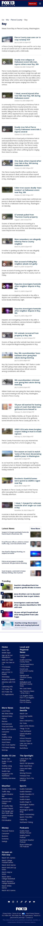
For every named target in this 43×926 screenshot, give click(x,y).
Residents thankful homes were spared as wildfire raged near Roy (27, 480)
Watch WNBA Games (6, 887)
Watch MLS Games (8, 890)
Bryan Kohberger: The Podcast (26, 846)
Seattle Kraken (25, 799)
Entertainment (7, 724)
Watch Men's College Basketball (8, 878)
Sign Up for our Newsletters (7, 656)
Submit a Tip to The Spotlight (27, 779)
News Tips (5, 650)
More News (7, 707)
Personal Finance (8, 831)
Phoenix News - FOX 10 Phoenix (25, 701)
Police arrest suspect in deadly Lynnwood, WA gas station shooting (14, 562)
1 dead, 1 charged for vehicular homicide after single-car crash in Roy (28, 505)
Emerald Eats (6, 768)
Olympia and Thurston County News (26, 677)
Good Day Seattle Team (26, 717)
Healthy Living (7, 737)
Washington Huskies (27, 805)
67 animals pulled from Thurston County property (26, 216)
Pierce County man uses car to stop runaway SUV (28, 38)
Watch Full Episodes (27, 763)
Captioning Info (7, 687)
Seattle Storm (25, 797)
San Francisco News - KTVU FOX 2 (27, 692)
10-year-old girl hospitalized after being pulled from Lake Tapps (26, 614)
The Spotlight (26, 755)
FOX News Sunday (8, 747)
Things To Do (25, 728)
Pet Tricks (23, 723)
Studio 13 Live (9, 755)
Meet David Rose (26, 766)
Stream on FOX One (7, 853)
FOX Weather (6, 820)
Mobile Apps (6, 653)
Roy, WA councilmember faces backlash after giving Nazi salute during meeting (27, 355)
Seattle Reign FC (25, 802)
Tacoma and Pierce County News (27, 665)
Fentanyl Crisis (25, 776)
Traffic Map (6, 791)
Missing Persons (25, 773)
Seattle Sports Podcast (25, 836)
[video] (7, 39)
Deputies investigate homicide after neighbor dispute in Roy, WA (28, 286)
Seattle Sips (6, 771)
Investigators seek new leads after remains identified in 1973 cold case (27, 605)
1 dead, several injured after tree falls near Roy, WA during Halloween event (27, 95)
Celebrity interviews (9, 778)
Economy (5, 839)
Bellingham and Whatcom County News (26, 684)
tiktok (21, 902)
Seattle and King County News (25, 661)
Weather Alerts (7, 799)
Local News (6, 711)
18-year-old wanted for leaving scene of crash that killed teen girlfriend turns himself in (28, 407)
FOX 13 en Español (8, 745)
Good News (6, 742)
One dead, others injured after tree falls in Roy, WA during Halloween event (28, 163)
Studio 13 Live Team (7, 762)
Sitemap (5, 750)
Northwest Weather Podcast (27, 841)
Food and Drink (7, 726)
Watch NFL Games (8, 858)
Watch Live (32, 3)
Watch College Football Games (7, 861)
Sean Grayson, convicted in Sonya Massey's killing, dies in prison (13, 572)
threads (25, 902)
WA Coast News (25, 688)
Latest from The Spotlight (25, 760)
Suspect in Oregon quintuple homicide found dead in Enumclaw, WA (15, 533)
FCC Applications (8, 694)
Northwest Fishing (26, 822)
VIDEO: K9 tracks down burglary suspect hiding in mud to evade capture (28, 431)
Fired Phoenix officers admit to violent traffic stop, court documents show (15, 543)
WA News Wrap (7, 713)
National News (7, 716)
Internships (6, 677)
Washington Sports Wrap (26, 811)
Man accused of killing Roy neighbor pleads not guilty (26, 262)
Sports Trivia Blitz (26, 817)
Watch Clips (6, 759)
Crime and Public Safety (26, 769)
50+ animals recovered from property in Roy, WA (26, 334)
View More (35, 528)
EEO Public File (7, 692)
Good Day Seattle (24, 709)
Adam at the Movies (27, 726)
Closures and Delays (6, 802)
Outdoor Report (25, 741)
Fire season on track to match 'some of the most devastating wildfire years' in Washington (28, 453)
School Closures (25, 738)
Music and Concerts (9, 729)
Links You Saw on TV (8, 663)
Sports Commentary (27, 814)
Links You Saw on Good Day (26, 744)
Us (3, 20)
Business (5, 836)
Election (4, 721)
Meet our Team (7, 660)
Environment (6, 740)
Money (5, 827)
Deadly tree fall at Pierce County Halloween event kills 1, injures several (28, 129)
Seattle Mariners (25, 791)
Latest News (8, 528)
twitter (30, 902)
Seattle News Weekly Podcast (25, 832)
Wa (7, 20)
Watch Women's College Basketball (8, 882)
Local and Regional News (24, 649)
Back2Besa (24, 748)
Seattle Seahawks (26, 789)
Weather (6, 786)
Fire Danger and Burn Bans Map (7, 812)
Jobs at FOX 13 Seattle (7, 673)
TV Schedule (6, 667)
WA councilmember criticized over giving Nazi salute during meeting (27, 382)
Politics (4, 719)
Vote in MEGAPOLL (27, 721)
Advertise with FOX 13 (8, 683)
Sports (23, 786)
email (34, 902)
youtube (9, 902)
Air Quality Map (7, 806)
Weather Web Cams (9, 789)
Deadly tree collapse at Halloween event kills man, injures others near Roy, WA (27, 62)
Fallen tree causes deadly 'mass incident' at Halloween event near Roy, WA (28, 190)
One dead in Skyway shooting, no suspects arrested (13, 552)
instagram (13, 902)
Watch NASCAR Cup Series (9, 869)
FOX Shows (6, 670)
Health (4, 734)
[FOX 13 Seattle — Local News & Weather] (8, 3)
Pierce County (16, 20)
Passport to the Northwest (7, 775)
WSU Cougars (25, 807)
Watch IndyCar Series (7, 873)
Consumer (5, 732)
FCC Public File (7, 689)
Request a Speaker (8, 679)
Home (5, 647)
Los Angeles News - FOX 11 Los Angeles (27, 697)
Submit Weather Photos (25, 735)
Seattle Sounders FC (27, 794)
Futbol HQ (23, 820)
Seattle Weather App (7, 795)
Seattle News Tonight (24, 656)
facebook (17, 902)
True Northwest (25, 731)
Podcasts (24, 827)
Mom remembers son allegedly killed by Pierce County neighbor (28, 241)
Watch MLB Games (9, 865)
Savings (4, 841)
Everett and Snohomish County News (26, 671)
